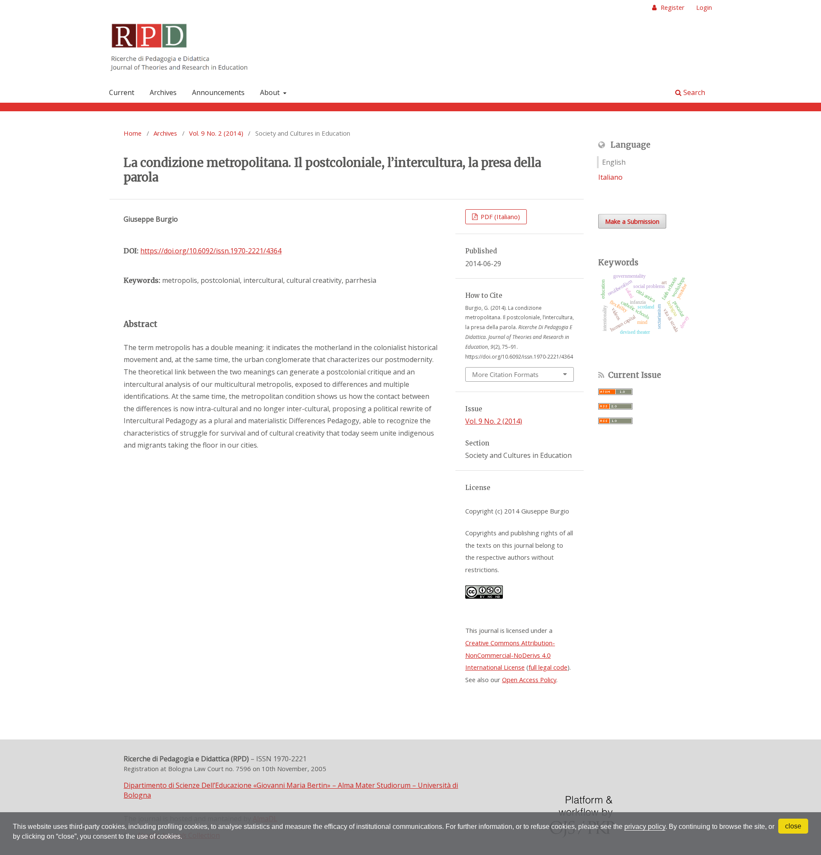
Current (121, 92)
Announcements (218, 92)
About (270, 92)
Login (704, 7)
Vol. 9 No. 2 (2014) (216, 133)
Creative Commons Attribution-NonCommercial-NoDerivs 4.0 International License (510, 654)
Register (672, 7)
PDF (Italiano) (499, 216)
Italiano (610, 177)
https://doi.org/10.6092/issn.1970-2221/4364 (210, 250)
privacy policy (644, 826)
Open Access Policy (529, 679)
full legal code (548, 667)
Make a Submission (632, 221)
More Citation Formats (505, 374)
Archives (163, 92)
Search (693, 92)
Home (133, 133)
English (614, 162)
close (793, 826)
